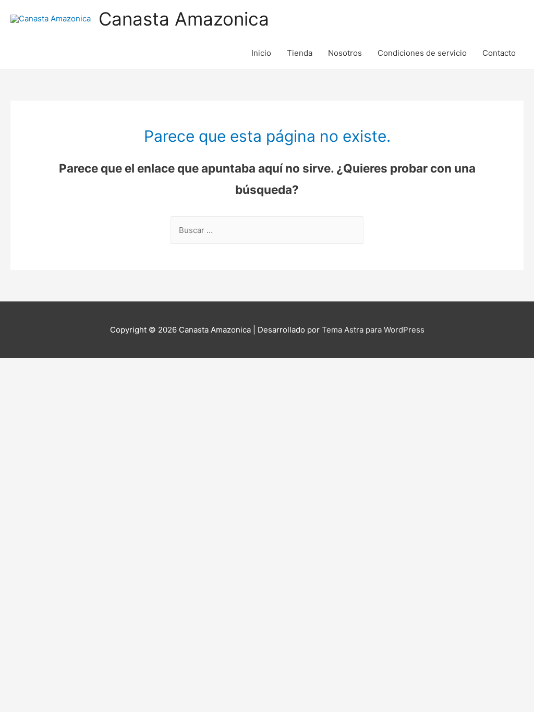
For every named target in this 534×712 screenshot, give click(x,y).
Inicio (261, 53)
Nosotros (345, 53)
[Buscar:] (267, 230)
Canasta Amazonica (184, 19)
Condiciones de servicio (422, 53)
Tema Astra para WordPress (373, 330)
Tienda (299, 53)
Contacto (499, 53)
